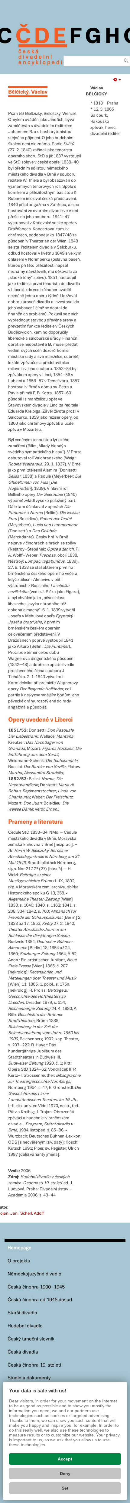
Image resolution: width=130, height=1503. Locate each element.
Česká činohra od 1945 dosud (40, 1299)
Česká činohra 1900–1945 (36, 1287)
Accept (65, 1459)
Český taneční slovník (31, 1339)
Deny (65, 1473)
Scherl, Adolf (32, 1213)
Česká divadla (23, 1352)
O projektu (19, 1261)
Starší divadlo (22, 1313)
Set (65, 1488)
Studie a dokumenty (29, 1378)
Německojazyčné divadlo (34, 1274)
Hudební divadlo (25, 1326)
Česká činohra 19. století (34, 1365)
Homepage (19, 1248)
